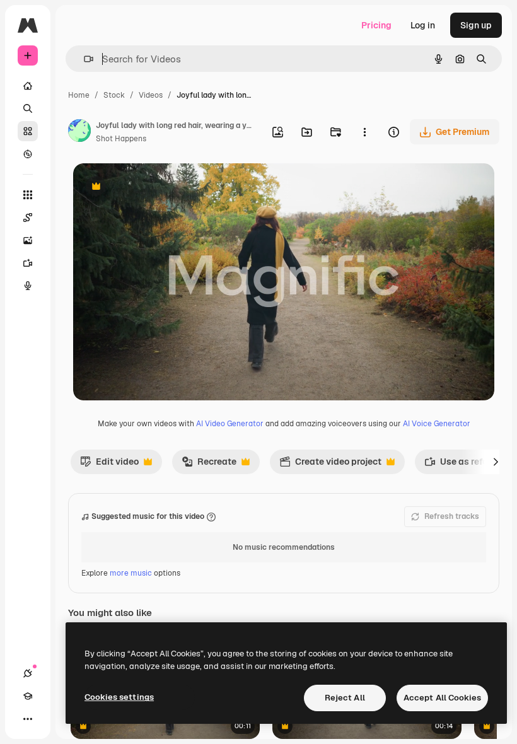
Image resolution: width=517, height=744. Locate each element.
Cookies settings (119, 697)
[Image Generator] (28, 240)
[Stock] (28, 131)
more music (131, 573)
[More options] (364, 131)
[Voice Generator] (28, 286)
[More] (28, 719)
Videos (151, 95)
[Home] (28, 86)
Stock (114, 95)
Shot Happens (121, 139)
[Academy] (28, 696)
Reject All (345, 697)
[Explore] (28, 154)
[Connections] (28, 673)
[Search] (28, 108)
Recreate (209, 465)
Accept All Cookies (442, 697)
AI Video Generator (230, 424)
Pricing (376, 25)
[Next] (495, 462)
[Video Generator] (28, 263)
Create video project (330, 465)
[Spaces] (28, 217)
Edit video (109, 465)
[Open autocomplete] (83, 59)
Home (79, 95)
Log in (422, 25)
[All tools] (28, 195)
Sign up (476, 25)
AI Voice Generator (436, 424)
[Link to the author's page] (79, 132)
